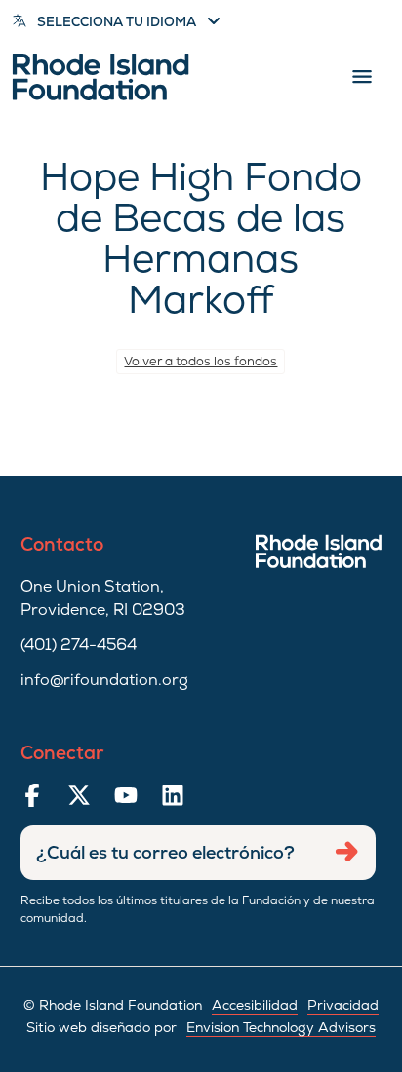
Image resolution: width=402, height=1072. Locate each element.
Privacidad (343, 1005)
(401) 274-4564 (78, 644)
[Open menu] (362, 77)
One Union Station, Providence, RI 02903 (102, 598)
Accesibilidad (255, 1005)
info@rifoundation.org (104, 680)
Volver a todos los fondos (200, 361)
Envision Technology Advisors (281, 1027)
